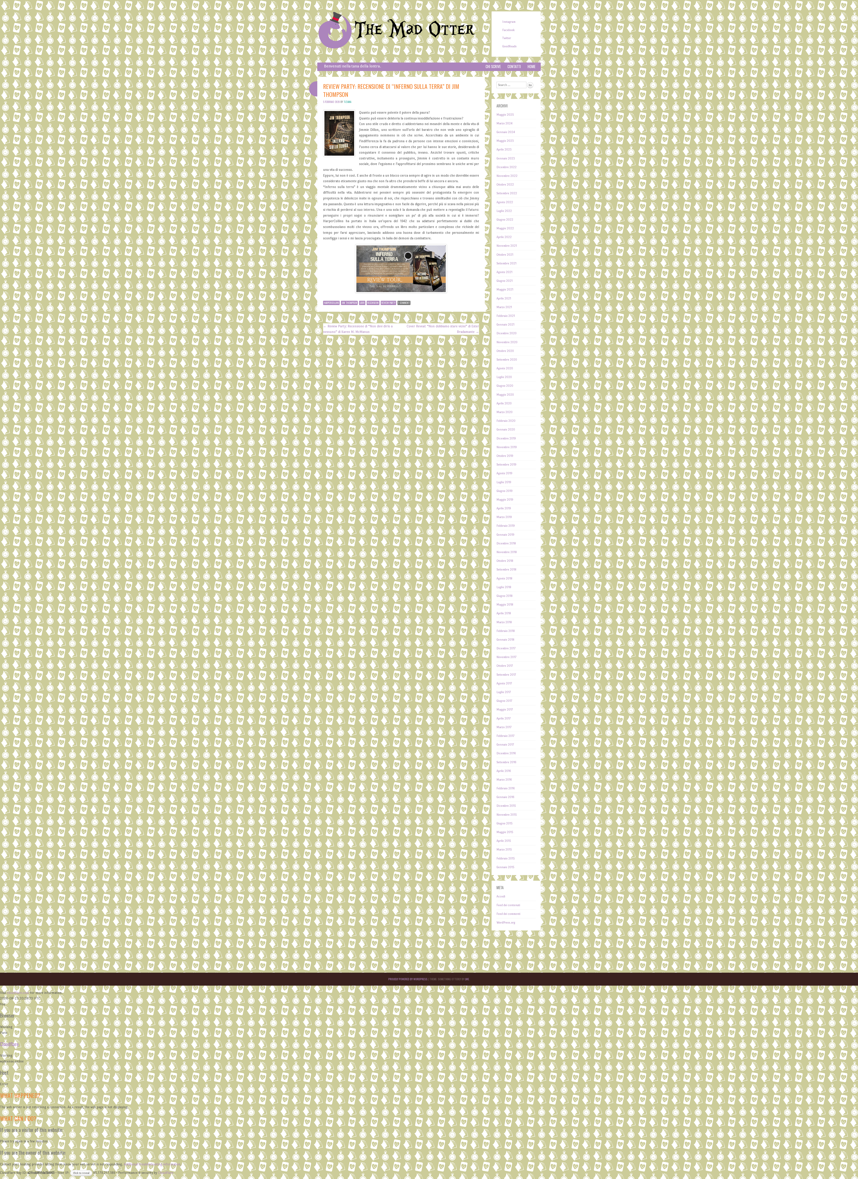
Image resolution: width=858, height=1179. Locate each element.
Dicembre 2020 (506, 333)
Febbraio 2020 (505, 420)
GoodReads (509, 46)
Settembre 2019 (506, 464)
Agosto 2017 (504, 683)
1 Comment (404, 303)
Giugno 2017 (504, 700)
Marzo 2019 (504, 517)
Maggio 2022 (505, 228)
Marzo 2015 (504, 849)
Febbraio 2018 (505, 631)
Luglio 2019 (503, 482)
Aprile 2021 (503, 298)
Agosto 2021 (504, 272)
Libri (362, 303)
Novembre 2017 (506, 657)
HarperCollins (331, 303)
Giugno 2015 (504, 823)
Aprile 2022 (504, 237)
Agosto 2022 (504, 202)
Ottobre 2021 (504, 254)
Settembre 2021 (506, 263)
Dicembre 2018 (506, 543)
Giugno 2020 (504, 385)
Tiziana (347, 102)
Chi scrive (493, 66)
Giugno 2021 (504, 280)
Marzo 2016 (504, 779)
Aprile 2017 (503, 718)
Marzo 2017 (503, 727)
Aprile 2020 (504, 403)
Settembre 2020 (506, 359)
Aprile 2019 (503, 508)
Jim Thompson (349, 303)
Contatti (514, 66)
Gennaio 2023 (505, 158)
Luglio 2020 (504, 377)
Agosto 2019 (504, 473)
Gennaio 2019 (505, 534)
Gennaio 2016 (505, 797)
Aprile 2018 (503, 613)
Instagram (508, 21)
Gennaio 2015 (505, 867)
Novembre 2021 (506, 245)
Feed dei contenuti (508, 905)
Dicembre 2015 (506, 805)
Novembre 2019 (506, 447)
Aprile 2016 (503, 771)
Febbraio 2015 (505, 858)
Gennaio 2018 (505, 639)
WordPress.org (505, 922)
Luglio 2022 (504, 211)
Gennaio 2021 (505, 324)
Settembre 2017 (506, 674)
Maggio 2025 (505, 114)
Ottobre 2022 (505, 184)
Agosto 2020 (504, 368)
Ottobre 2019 (504, 456)
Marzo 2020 (504, 412)
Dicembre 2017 (505, 648)
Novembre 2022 (506, 176)
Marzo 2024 (504, 123)
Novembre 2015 (506, 814)
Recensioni (373, 303)
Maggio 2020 (505, 394)
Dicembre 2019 (506, 438)
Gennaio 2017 (505, 744)
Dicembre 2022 (506, 167)
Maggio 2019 (504, 499)
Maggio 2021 (504, 289)
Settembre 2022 (506, 193)
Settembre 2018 (506, 569)
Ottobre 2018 (504, 560)
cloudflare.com (18, 993)
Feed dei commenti (508, 914)
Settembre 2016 (506, 762)
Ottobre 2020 (505, 351)
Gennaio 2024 (505, 132)
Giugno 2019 (504, 491)
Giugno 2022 (504, 219)
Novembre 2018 (506, 552)
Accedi (500, 896)
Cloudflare (9, 1044)
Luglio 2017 (503, 692)
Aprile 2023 (504, 149)
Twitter (506, 38)
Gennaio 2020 (505, 429)
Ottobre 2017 (504, 665)
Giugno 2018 (504, 596)
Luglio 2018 (503, 587)
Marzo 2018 (504, 622)
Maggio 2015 (504, 832)
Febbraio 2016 (505, 788)
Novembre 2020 (506, 342)
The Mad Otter (414, 29)
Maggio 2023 (505, 140)
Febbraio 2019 (505, 525)
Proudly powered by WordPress (407, 979)
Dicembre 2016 (506, 753)
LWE (467, 979)
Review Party (388, 303)
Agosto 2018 (504, 578)
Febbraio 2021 (505, 316)
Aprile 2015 (503, 840)
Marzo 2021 (504, 307)
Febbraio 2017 (505, 736)
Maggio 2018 (504, 604)
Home (531, 66)
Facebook (508, 30)
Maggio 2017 (504, 709)
